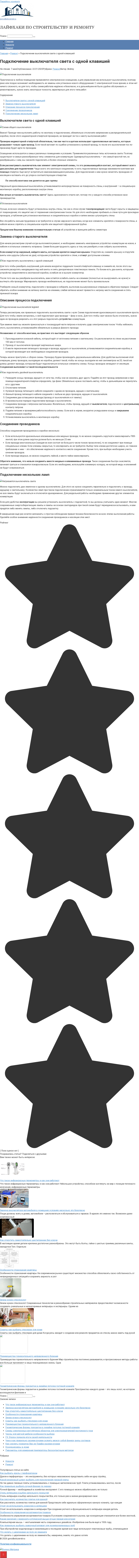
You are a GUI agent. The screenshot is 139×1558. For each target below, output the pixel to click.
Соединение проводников (18, 110)
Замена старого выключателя (20, 104)
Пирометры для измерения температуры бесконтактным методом (39, 1450)
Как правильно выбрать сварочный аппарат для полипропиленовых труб (37, 1525)
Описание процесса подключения (22, 107)
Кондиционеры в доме (17, 1447)
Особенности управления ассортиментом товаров (25, 1512)
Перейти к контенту (10, 1)
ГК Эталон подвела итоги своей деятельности (28, 1437)
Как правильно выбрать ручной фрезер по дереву (25, 1486)
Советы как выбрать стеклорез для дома (21, 1329)
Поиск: (3, 36)
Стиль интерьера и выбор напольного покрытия (24, 1493)
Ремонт (9, 48)
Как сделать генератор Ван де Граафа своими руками (32, 1444)
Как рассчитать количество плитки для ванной (23, 1499)
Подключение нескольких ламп (21, 113)
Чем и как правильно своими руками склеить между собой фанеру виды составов (47, 1440)
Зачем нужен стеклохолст (13, 1300)
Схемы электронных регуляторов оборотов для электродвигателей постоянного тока (49, 1430)
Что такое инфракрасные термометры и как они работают (29, 1180)
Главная (9, 41)
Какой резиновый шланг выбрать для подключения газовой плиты (34, 1479)
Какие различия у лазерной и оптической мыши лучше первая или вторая (37, 1519)
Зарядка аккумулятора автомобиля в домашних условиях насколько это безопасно (42, 1210)
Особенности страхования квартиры (18, 1270)
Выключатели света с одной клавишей (25, 100)
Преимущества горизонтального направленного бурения (29, 1356)
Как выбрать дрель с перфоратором (18, 1473)
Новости (9, 44)
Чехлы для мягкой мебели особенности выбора (29, 1434)
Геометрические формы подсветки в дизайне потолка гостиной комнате (37, 1386)
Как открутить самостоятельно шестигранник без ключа (28, 1240)
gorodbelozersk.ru (8, 19)
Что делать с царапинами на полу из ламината (23, 1532)
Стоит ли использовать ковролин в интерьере (23, 1506)
